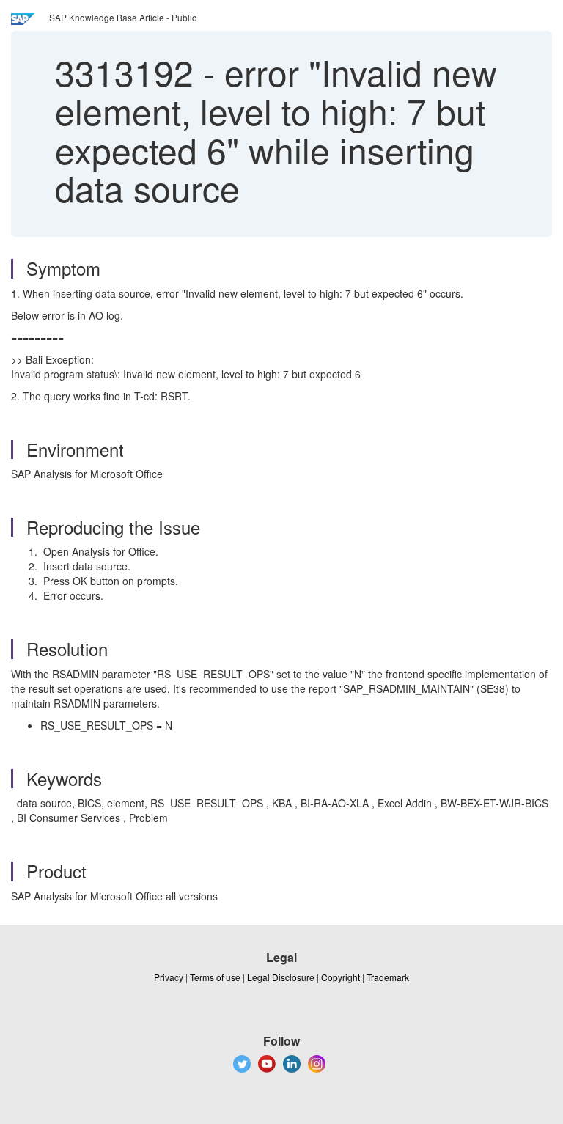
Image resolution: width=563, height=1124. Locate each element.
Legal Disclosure (280, 977)
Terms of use (215, 977)
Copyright (340, 977)
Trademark (388, 977)
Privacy (168, 977)
